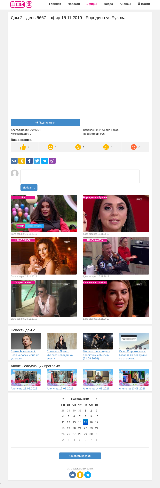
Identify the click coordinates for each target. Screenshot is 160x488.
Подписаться (47, 122)
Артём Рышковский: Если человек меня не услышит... (25, 354)
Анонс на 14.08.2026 (96, 388)
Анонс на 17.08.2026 (60, 388)
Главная (55, 3)
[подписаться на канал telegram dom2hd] (87, 474)
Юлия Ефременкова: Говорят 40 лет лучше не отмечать (133, 354)
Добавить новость (80, 455)
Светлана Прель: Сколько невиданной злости (60, 354)
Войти (145, 3)
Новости (74, 3)
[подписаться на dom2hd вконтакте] (73, 474)
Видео (108, 3)
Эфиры (91, 3)
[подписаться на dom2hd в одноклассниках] (80, 474)
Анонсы (125, 3)
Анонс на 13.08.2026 (132, 388)
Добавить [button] (29, 187)
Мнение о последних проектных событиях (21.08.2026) (96, 354)
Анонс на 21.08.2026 (24, 388)
